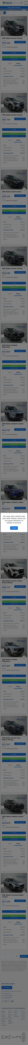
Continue (14, 528)
